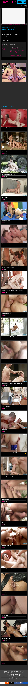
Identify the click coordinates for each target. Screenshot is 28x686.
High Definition (13, 48)
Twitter (10, 678)
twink (13, 51)
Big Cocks (20, 47)
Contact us (22, 672)
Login (9, 672)
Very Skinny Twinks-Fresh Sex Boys (9, 127)
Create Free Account (15, 672)
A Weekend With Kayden (6, 243)
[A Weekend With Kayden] (14, 234)
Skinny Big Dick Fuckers (6, 545)
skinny (20, 51)
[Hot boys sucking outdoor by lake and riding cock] (14, 327)
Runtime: (16, 34)
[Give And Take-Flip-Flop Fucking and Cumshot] (14, 559)
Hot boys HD (4, 429)
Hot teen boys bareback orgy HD (8, 476)
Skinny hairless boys (6, 220)
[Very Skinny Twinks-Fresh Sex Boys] (14, 118)
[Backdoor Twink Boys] (14, 605)
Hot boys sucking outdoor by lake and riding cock (11, 336)
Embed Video (3, 48)
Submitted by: (5, 44)
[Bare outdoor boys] (14, 350)
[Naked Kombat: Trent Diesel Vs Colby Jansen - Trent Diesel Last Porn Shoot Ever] (14, 373)
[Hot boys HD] (14, 420)
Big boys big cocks (5, 661)
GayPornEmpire (5, 45)
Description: (12, 44)
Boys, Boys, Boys (5, 197)
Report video (6, 40)
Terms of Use (16, 675)
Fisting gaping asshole (6, 592)
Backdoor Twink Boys (6, 615)
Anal (16, 47)
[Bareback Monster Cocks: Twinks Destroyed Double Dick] (14, 280)
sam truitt (20, 50)
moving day (14, 54)
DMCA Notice (10, 675)
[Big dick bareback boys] (14, 303)
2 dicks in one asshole (6, 406)
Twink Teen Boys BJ (6, 638)
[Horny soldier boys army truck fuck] (14, 164)
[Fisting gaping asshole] (14, 582)
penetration (12, 55)
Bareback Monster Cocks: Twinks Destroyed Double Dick (12, 290)
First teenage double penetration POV (9, 452)
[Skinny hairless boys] (14, 211)
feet (11, 54)
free (20, 55)
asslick (11, 53)
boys (18, 51)
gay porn (17, 55)
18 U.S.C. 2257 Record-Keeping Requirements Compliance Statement (14, 676)
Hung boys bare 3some (6, 499)
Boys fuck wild (4, 522)
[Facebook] (16, 683)
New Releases (10, 671)
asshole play (16, 53)
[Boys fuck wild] (14, 512)
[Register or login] (25, 5)
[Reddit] (7, 683)
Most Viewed (16, 671)
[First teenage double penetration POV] (14, 443)
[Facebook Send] (21, 683)
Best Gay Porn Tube (15, 678)
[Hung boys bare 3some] (14, 489)
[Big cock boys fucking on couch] (14, 141)
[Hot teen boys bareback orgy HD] (14, 466)
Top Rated (22, 671)
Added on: (4, 34)
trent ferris (15, 50)
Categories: (12, 47)
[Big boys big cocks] (14, 652)
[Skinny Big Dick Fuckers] (14, 536)
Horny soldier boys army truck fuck (8, 174)
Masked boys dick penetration (8, 267)
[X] (11, 683)
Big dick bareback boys (6, 313)
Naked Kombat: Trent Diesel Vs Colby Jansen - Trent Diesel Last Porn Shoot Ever (12, 383)
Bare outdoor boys (5, 360)
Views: (3, 36)
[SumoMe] (25, 683)
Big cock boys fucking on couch (8, 151)
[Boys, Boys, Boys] (14, 187)
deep (19, 54)
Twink (18, 48)
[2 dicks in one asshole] (14, 396)
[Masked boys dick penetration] (14, 257)
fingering (21, 53)
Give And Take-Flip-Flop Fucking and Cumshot (11, 569)
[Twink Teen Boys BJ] (14, 629)
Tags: (11, 50)
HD (15, 51)
